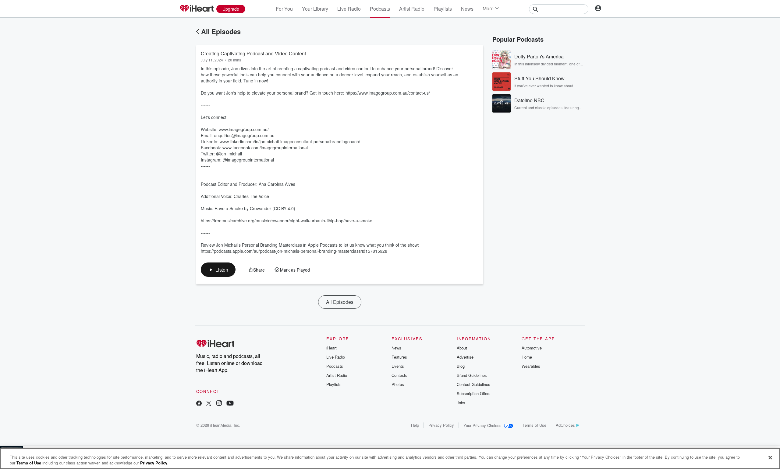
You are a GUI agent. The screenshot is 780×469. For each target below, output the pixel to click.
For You (284, 8)
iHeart (331, 348)
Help (415, 425)
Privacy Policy (441, 425)
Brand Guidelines (472, 375)
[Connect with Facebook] (199, 403)
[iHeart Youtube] (230, 403)
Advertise (465, 357)
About (462, 348)
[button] (218, 269)
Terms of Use (534, 425)
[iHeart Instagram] (219, 403)
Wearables (531, 366)
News (467, 8)
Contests (399, 375)
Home (527, 357)
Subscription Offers (474, 393)
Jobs (461, 402)
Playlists (443, 8)
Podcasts (380, 8)
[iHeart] (196, 9)
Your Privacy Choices (482, 425)
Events (398, 366)
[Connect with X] (208, 403)
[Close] (770, 457)
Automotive (532, 348)
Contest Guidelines (473, 384)
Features (399, 357)
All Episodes (221, 31)
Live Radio (349, 8)
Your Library (315, 8)
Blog (461, 366)
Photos (398, 384)
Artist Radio (411, 8)
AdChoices (565, 425)
